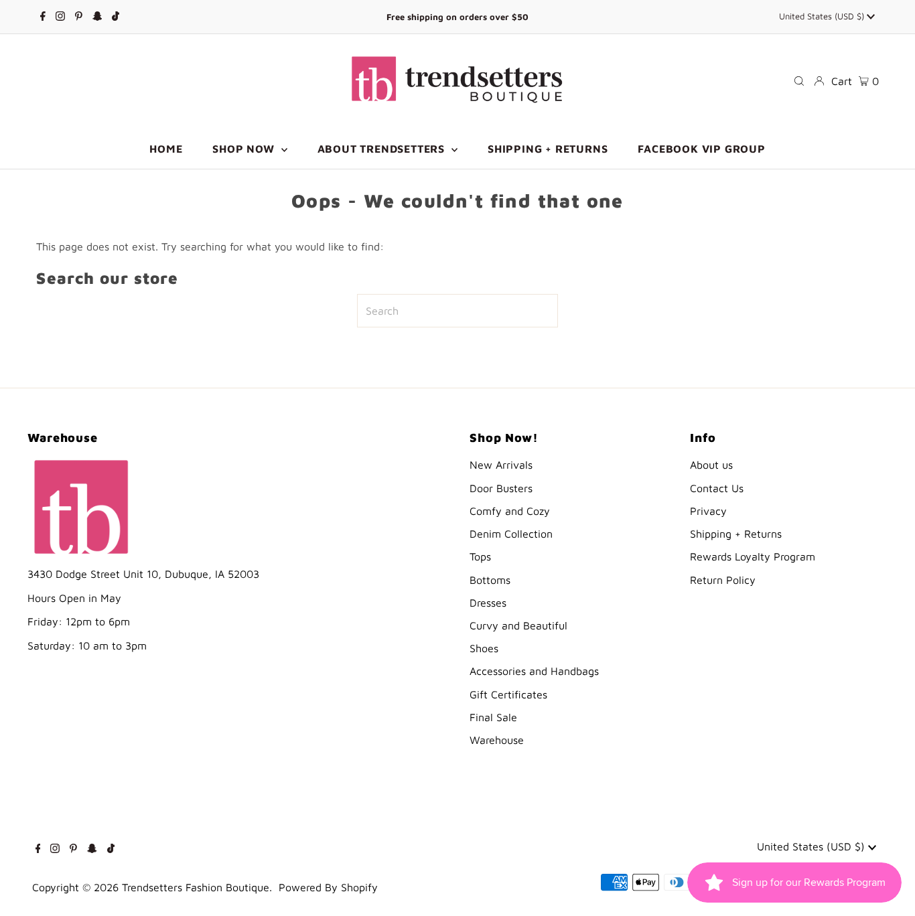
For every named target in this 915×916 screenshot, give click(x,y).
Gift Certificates (508, 694)
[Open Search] (799, 81)
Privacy (708, 511)
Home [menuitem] (165, 149)
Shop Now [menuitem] (244, 149)
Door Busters (501, 488)
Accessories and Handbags (534, 671)
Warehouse (497, 740)
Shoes (484, 648)
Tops (480, 556)
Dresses (488, 603)
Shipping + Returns (736, 534)
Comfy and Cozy (510, 511)
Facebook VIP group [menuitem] (701, 149)
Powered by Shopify (328, 887)
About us (711, 465)
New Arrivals (501, 465)
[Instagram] (60, 17)
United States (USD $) (823, 16)
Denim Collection (511, 534)
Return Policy (723, 580)
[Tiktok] (116, 17)
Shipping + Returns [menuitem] (548, 149)
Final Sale (493, 717)
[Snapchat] (97, 17)
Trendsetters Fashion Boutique (195, 887)
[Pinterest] (79, 17)
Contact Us (717, 488)
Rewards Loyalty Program (752, 556)
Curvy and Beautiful (518, 625)
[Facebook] (43, 17)
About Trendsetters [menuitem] (383, 149)
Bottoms (490, 580)
